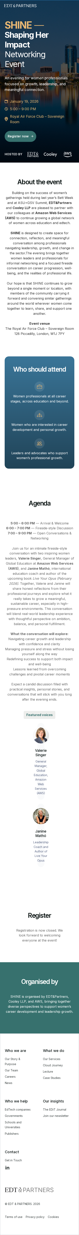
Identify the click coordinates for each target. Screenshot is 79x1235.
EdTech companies (18, 1109)
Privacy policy (35, 1217)
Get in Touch (13, 1160)
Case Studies (52, 1078)
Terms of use (13, 1217)
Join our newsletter (56, 1115)
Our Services (51, 1059)
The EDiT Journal (54, 1109)
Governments (14, 1115)
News (8, 1083)
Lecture (48, 1071)
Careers (10, 1076)
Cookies (53, 1217)
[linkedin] (7, 1167)
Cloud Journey (53, 1065)
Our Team (11, 1070)
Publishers (12, 1133)
